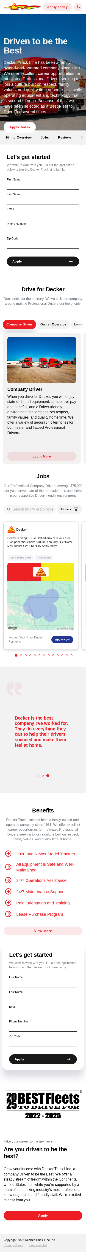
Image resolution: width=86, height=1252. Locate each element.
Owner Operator (53, 324)
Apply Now (62, 639)
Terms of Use (38, 1245)
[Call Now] (78, 7)
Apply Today (57, 7)
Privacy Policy (13, 1245)
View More (43, 931)
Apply (17, 261)
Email (10, 209)
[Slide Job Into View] (16, 655)
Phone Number (16, 223)
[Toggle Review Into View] (38, 776)
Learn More (42, 456)
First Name (13, 179)
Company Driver (19, 324)
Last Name (13, 194)
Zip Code (12, 238)
